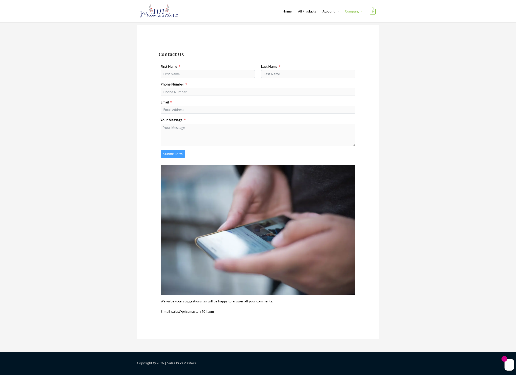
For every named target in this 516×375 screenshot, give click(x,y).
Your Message (171, 120)
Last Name (269, 66)
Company (352, 11)
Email (165, 102)
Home (287, 11)
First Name (169, 66)
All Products (307, 11)
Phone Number (172, 84)
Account (328, 11)
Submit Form (173, 154)
